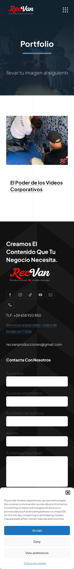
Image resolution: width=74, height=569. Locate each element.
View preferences (37, 553)
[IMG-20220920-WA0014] (37, 117)
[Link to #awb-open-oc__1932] (65, 10)
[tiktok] (30, 295)
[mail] (50, 295)
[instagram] (20, 295)
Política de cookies (35, 563)
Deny (37, 541)
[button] (68, 493)
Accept (37, 530)
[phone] (10, 305)
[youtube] (40, 295)
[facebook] (10, 295)
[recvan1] (21, 6)
